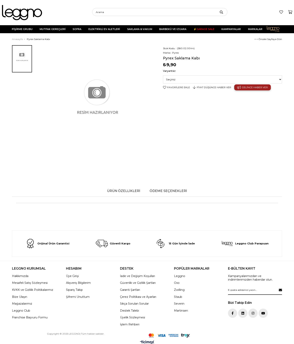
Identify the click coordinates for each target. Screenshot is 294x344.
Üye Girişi (72, 276)
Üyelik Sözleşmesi (132, 317)
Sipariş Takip (74, 290)
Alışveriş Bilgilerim (78, 283)
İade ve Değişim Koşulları (137, 276)
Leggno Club (276, 29)
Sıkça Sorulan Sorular (134, 303)
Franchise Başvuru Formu (30, 317)
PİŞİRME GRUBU (22, 29)
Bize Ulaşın (19, 297)
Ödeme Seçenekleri (168, 191)
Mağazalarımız (22, 303)
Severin (179, 303)
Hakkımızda (20, 276)
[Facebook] (232, 313)
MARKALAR (255, 29)
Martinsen (181, 310)
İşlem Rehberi (129, 324)
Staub (178, 297)
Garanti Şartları (130, 290)
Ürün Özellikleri (123, 191)
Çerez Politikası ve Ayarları (138, 297)
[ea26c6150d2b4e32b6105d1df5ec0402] (169, 335)
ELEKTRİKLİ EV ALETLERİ (104, 29)
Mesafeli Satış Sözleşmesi (30, 283)
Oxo (177, 283)
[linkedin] (242, 313)
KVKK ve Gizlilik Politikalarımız (32, 290)
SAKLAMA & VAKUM (139, 29)
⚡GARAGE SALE (203, 29)
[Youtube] (263, 313)
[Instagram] (253, 313)
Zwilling (179, 290)
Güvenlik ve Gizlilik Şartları (138, 283)
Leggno (179, 276)
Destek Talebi (129, 310)
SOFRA (77, 29)
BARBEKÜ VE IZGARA (172, 29)
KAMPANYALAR (231, 29)
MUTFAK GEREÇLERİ (53, 29)
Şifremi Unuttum (78, 297)
